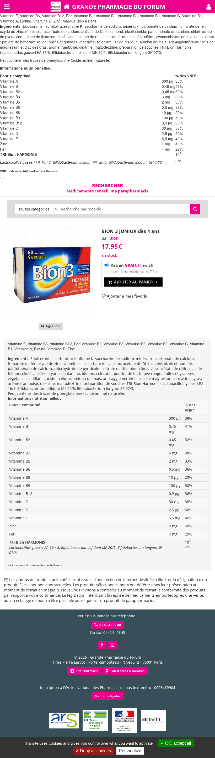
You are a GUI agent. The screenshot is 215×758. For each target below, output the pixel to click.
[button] (208, 6)
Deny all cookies (95, 751)
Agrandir (52, 326)
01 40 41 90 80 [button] (109, 625)
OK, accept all (177, 743)
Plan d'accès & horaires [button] (126, 671)
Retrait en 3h (132, 265)
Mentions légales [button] (107, 696)
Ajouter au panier (133, 281)
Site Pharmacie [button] (86, 671)
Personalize (130, 751)
